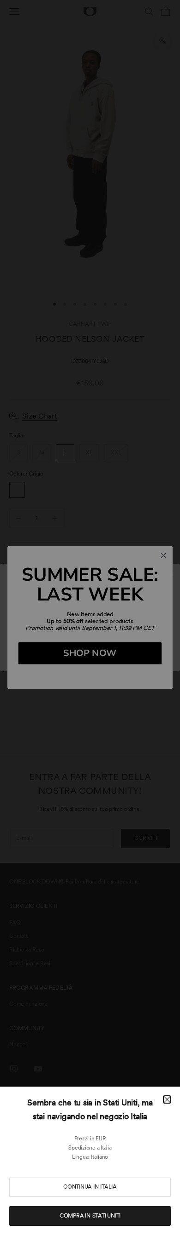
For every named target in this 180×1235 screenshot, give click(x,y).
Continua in (90, 1187)
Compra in (90, 1215)
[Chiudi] (167, 1099)
